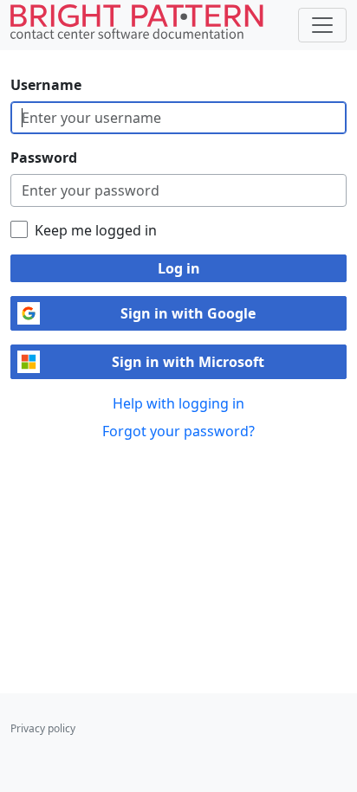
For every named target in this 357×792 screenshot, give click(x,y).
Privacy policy (42, 728)
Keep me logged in (96, 230)
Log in (179, 268)
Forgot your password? (178, 431)
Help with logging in (178, 403)
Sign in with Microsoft (188, 361)
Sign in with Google (188, 313)
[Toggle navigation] (322, 25)
